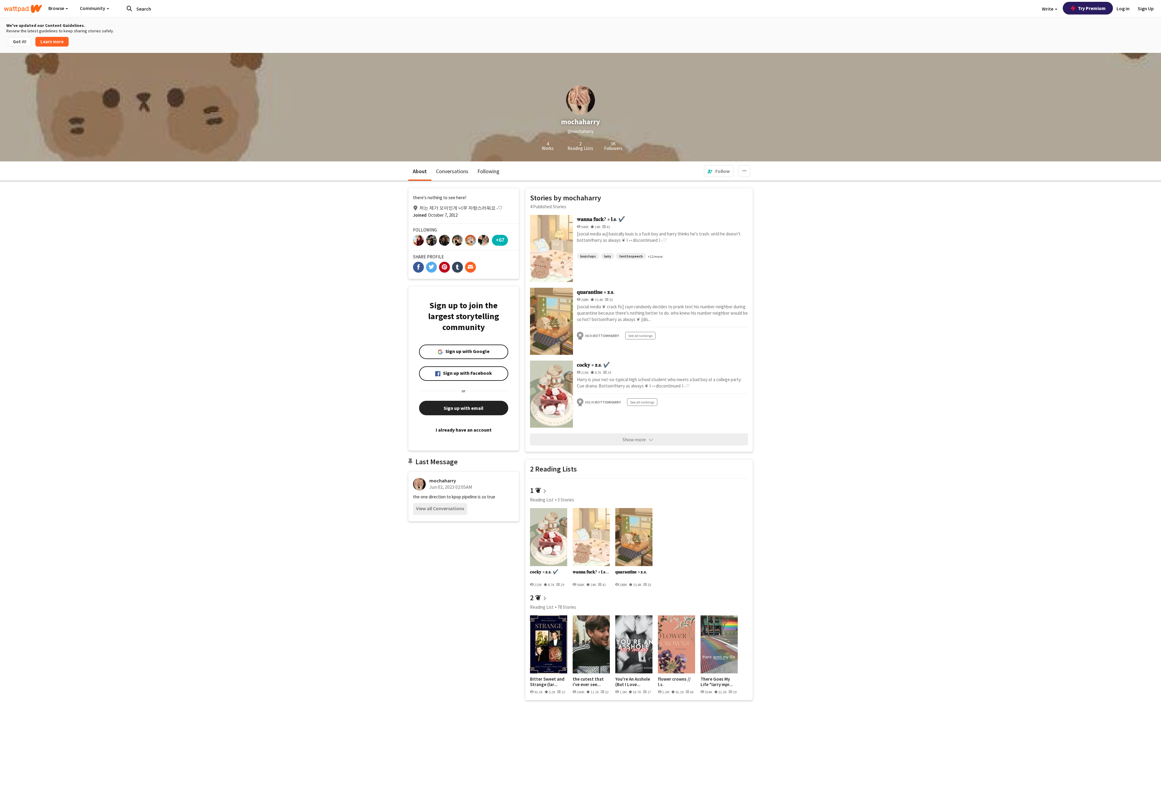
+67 (500, 239)
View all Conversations (440, 508)
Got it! (19, 41)
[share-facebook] (418, 267)
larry (607, 256)
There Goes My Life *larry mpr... (717, 681)
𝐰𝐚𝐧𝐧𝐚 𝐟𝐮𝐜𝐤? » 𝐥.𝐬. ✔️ (601, 218)
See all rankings (640, 335)
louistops (588, 256)
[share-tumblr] (457, 267)
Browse (56, 8)
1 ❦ (535, 490)
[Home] (23, 9)
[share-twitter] (431, 267)
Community (93, 8)
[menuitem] (718, 171)
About (420, 171)
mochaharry (442, 480)
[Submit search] (129, 8)
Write (1048, 9)
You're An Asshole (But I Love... (632, 681)
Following (488, 171)
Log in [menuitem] (1123, 8)
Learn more (52, 41)
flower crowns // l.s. (674, 681)
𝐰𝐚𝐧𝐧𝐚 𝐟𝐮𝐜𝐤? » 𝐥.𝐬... (591, 572)
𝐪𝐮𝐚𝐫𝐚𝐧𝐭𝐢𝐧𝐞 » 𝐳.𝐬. (595, 291)
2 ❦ (535, 597)
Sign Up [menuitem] (1146, 8)
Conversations (452, 171)
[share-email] (470, 267)
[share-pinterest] (444, 267)
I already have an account (464, 430)
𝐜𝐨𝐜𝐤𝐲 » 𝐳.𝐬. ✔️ (593, 364)
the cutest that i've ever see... (588, 681)
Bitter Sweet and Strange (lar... (547, 681)
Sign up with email (463, 408)
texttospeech (631, 256)
